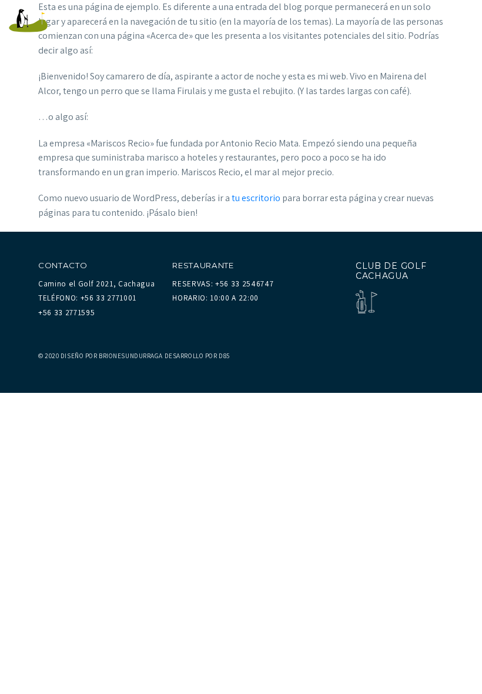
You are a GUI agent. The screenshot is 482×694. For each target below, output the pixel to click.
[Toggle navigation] (461, 20)
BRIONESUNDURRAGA (131, 356)
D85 (224, 356)
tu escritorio (256, 198)
